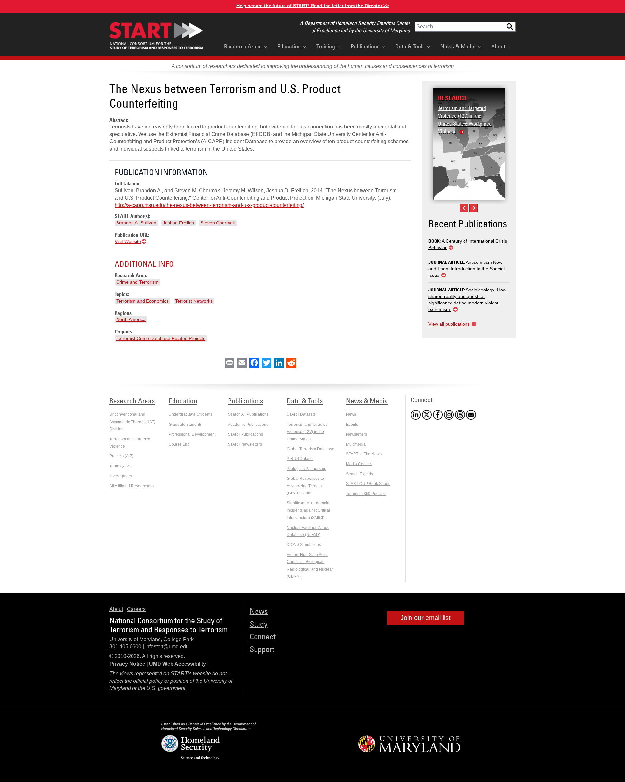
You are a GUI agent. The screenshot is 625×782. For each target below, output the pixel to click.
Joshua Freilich (178, 222)
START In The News (364, 454)
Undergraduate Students (190, 414)
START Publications (245, 434)
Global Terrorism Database (310, 449)
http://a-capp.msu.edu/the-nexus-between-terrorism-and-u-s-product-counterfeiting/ (209, 205)
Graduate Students (185, 424)
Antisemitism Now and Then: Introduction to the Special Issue (466, 269)
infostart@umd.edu (167, 646)
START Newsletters (245, 444)
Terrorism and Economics (142, 300)
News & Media (458, 46)
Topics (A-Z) (120, 466)
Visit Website (128, 241)
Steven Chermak (218, 222)
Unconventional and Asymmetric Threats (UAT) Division (132, 421)
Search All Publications (248, 414)
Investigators (120, 476)
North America (131, 319)
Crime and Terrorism (137, 282)
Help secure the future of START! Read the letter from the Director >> (312, 5)
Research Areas (243, 46)
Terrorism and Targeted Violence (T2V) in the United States (307, 431)
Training (325, 46)
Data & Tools (410, 46)
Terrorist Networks (194, 300)
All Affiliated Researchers (131, 486)
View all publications (449, 324)
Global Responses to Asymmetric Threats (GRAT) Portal (305, 485)
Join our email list (425, 617)
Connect (263, 636)
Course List (179, 444)
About (498, 46)
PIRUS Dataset (300, 458)
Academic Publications (248, 424)
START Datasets (301, 414)
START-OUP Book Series (368, 483)
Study (259, 623)
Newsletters (356, 434)
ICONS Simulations (304, 544)
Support (262, 649)
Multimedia (356, 444)
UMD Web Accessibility (177, 664)
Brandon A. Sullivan (136, 222)
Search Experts (359, 474)
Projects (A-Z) (121, 456)
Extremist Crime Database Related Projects (160, 338)
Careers (136, 609)
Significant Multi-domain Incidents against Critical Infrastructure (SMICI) (308, 510)
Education (289, 46)
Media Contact (359, 464)
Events (352, 424)
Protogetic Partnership (306, 468)
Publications (365, 46)
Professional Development (192, 434)
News (351, 414)
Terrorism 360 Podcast (366, 494)
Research (452, 98)
